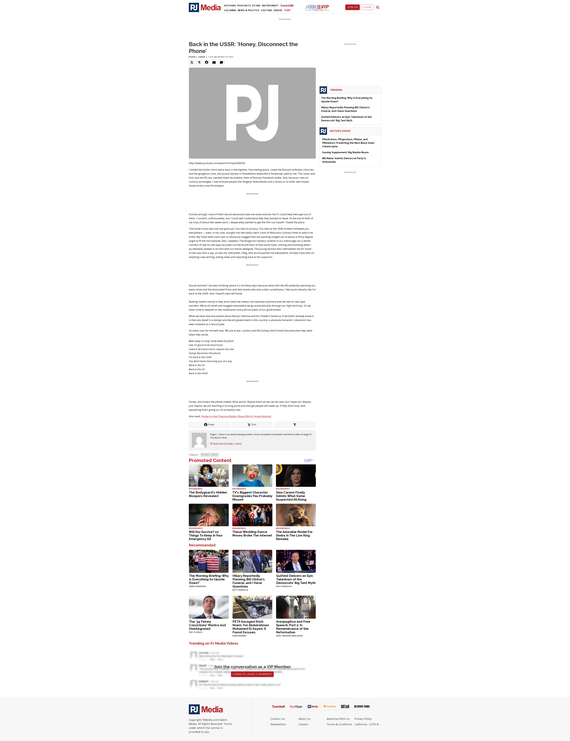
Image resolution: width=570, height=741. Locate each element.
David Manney (239, 636)
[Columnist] (200, 440)
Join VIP (352, 7)
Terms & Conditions (339, 724)
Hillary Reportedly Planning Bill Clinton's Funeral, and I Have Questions (248, 581)
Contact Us (277, 719)
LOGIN (367, 7)
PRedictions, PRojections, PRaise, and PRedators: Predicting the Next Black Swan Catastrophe (348, 143)
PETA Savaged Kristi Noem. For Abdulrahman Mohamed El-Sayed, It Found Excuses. (250, 627)
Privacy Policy (363, 719)
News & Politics (248, 10)
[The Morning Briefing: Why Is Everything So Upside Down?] (209, 561)
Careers (303, 724)
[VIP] (287, 10)
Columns (230, 10)
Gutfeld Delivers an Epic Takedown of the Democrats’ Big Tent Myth (296, 579)
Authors (230, 5)
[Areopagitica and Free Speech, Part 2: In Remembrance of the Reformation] (296, 607)
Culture (266, 10)
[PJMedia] (205, 7)
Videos (277, 10)
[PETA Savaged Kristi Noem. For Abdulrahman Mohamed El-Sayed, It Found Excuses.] (252, 607)
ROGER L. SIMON (209, 455)
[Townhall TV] (288, 5)
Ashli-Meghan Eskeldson (289, 636)
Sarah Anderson (197, 586)
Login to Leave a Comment (252, 674)
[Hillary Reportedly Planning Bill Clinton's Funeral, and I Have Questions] (252, 561)
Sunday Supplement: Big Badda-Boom (345, 152)
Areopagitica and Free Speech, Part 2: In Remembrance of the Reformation (293, 627)
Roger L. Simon (197, 57)
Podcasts (244, 5)
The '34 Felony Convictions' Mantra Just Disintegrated (207, 625)
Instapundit (270, 5)
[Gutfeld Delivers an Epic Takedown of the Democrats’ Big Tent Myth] (296, 561)
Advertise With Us (338, 719)
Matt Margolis (240, 590)
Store (256, 5)
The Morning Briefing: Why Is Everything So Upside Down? (209, 579)
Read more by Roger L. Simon (227, 443)
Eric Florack (195, 632)
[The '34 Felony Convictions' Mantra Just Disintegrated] (209, 607)
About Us (305, 719)
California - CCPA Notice (368, 724)
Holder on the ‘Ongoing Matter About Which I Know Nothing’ (236, 416)
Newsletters (278, 724)
